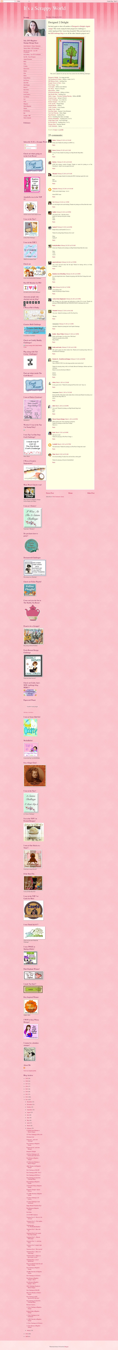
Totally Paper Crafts (53, 120)
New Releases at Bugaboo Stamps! (33, 1208)
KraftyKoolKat (56, 245)
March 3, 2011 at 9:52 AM (62, 454)
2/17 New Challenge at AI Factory (33, 1198)
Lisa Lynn (26, 92)
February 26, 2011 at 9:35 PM (73, 299)
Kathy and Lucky (57, 347)
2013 (26, 1094)
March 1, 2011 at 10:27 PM (64, 444)
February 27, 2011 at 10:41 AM (65, 310)
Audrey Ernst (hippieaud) (59, 299)
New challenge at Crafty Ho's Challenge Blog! (33, 1178)
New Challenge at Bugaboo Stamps (33, 1144)
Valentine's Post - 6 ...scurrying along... (34, 1241)
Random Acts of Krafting (59, 274)
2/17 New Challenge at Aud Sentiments (33, 1202)
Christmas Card (30, 1137)
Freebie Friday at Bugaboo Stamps (33, 1311)
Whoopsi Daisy (52, 124)
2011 (26, 1099)
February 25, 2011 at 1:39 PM (62, 202)
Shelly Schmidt (27, 118)
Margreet (26, 104)
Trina (53, 454)
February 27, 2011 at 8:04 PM (78, 359)
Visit (28, 712)
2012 (26, 1097)
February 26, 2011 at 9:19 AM (68, 245)
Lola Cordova (27, 94)
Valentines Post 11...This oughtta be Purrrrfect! (34, 1221)
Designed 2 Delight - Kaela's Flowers (33, 1190)
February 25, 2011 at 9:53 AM (65, 173)
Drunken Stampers (52, 102)
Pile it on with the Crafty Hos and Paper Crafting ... (35, 1264)
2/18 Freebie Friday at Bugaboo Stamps (34, 1186)
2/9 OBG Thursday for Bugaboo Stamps (34, 1272)
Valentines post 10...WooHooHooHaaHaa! (33, 1226)
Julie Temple (27, 85)
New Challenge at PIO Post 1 (33, 1175)
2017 (26, 1084)
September (29, 1110)
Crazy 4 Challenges (53, 100)
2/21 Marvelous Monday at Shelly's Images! (33, 1162)
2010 (26, 1334)
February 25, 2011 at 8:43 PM (65, 227)
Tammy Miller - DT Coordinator (31, 48)
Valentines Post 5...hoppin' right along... (34, 1245)
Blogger (66, 1346)
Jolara (54, 382)
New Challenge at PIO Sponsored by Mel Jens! (33, 1297)
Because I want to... (31, 1304)
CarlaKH (54, 444)
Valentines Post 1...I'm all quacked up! (33, 1260)
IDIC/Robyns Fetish (53, 81)
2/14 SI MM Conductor (32, 1215)
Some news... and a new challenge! (32, 1140)
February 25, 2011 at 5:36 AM (64, 140)
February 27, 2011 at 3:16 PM (66, 324)
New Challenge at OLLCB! (33, 1170)
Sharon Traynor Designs (58, 419)
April (28, 1123)
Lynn (25, 101)
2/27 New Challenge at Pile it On (34, 1134)
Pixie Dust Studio (52, 111)
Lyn (24, 99)
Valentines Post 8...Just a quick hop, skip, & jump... (34, 1233)
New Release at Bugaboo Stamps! (32, 1158)
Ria (24, 113)
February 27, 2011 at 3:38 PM (72, 334)
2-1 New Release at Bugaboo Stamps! (33, 1326)
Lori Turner (26, 97)
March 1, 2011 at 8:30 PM (62, 432)
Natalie (25, 108)
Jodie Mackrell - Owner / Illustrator (32, 46)
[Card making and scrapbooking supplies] (33, 347)
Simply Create (51, 109)
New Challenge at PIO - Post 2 (34, 1172)
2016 (26, 1086)
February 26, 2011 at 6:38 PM (73, 274)
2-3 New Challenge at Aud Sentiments (33, 1315)
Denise (54, 140)
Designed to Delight (53, 77)
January (29, 1330)
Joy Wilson (26, 80)
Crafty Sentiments (52, 126)
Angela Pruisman (28, 59)
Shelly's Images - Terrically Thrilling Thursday (60, 96)
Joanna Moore (27, 78)
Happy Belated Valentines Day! (34, 1205)
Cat (53, 202)
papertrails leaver (56, 262)
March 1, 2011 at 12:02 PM (61, 406)
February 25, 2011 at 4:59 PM (64, 212)
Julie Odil (26, 82)
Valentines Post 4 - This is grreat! (34, 1249)
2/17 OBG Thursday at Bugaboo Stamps (34, 1194)
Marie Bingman (27, 106)
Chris (53, 287)
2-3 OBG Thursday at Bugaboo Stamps (34, 1319)
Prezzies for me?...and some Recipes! (33, 1148)
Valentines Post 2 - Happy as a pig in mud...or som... (34, 1256)
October (29, 1107)
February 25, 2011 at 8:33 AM (63, 150)
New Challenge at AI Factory (34, 1275)
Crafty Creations (52, 107)
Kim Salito (26, 89)
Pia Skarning (27, 111)
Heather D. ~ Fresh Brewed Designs (61, 359)
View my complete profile (30, 1071)
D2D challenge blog (56, 33)
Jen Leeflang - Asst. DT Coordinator (32, 54)
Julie (53, 406)
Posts (27, 145)
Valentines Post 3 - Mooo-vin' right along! (34, 1252)
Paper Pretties (51, 90)
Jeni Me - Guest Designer (30, 57)
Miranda (54, 173)
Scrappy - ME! (27, 115)
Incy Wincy (51, 88)
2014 (26, 1091)
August (29, 1112)
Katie (53, 432)
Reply (53, 145)
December (29, 1102)
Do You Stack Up (52, 122)
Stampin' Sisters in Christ (54, 83)
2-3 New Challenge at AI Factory (34, 1323)
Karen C (26, 87)
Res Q (49, 117)
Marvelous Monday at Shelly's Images (34, 1293)
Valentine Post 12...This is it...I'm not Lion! (34, 1218)
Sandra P (54, 227)
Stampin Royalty (52, 105)
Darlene (54, 162)
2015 (26, 1089)
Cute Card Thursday (53, 113)
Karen (54, 150)
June (28, 1117)
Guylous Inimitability (53, 118)
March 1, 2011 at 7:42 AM (65, 392)
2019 (26, 1078)
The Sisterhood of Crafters (55, 79)
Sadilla (54, 212)
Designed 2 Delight (31, 1151)
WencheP (54, 310)
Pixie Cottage (51, 85)
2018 (26, 1081)
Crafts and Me (51, 103)
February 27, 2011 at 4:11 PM (69, 347)
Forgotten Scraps (52, 98)
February (29, 1128)
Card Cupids (51, 87)
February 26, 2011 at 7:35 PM (63, 287)
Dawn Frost (26, 68)
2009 (26, 1336)
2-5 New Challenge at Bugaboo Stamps (34, 1307)
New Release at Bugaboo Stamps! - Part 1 (32, 1282)
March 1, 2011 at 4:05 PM (71, 419)
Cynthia (25, 66)
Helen (25, 75)
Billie (25, 61)
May (28, 1120)
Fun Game (29, 1212)
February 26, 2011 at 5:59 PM (69, 262)
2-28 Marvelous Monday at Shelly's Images (33, 1131)
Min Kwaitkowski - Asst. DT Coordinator (30, 51)
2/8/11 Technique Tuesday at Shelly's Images (33, 1286)
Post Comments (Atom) (58, 496)
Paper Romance (52, 115)
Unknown (54, 189)
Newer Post (50, 493)
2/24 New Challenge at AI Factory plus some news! (33, 1154)
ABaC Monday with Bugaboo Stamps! (34, 1166)
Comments (28, 148)
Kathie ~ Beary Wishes (58, 334)
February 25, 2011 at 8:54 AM (64, 162)
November (29, 1104)
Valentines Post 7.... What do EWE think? (33, 1237)
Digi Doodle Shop (52, 94)
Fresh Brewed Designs (54, 92)
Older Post (90, 493)
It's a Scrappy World (45, 7)
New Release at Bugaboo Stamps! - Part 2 (32, 1278)
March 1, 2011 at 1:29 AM (62, 382)
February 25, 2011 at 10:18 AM (65, 188)
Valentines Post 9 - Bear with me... (33, 1230)
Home (70, 493)
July (28, 1115)
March (28, 1125)
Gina (25, 73)
